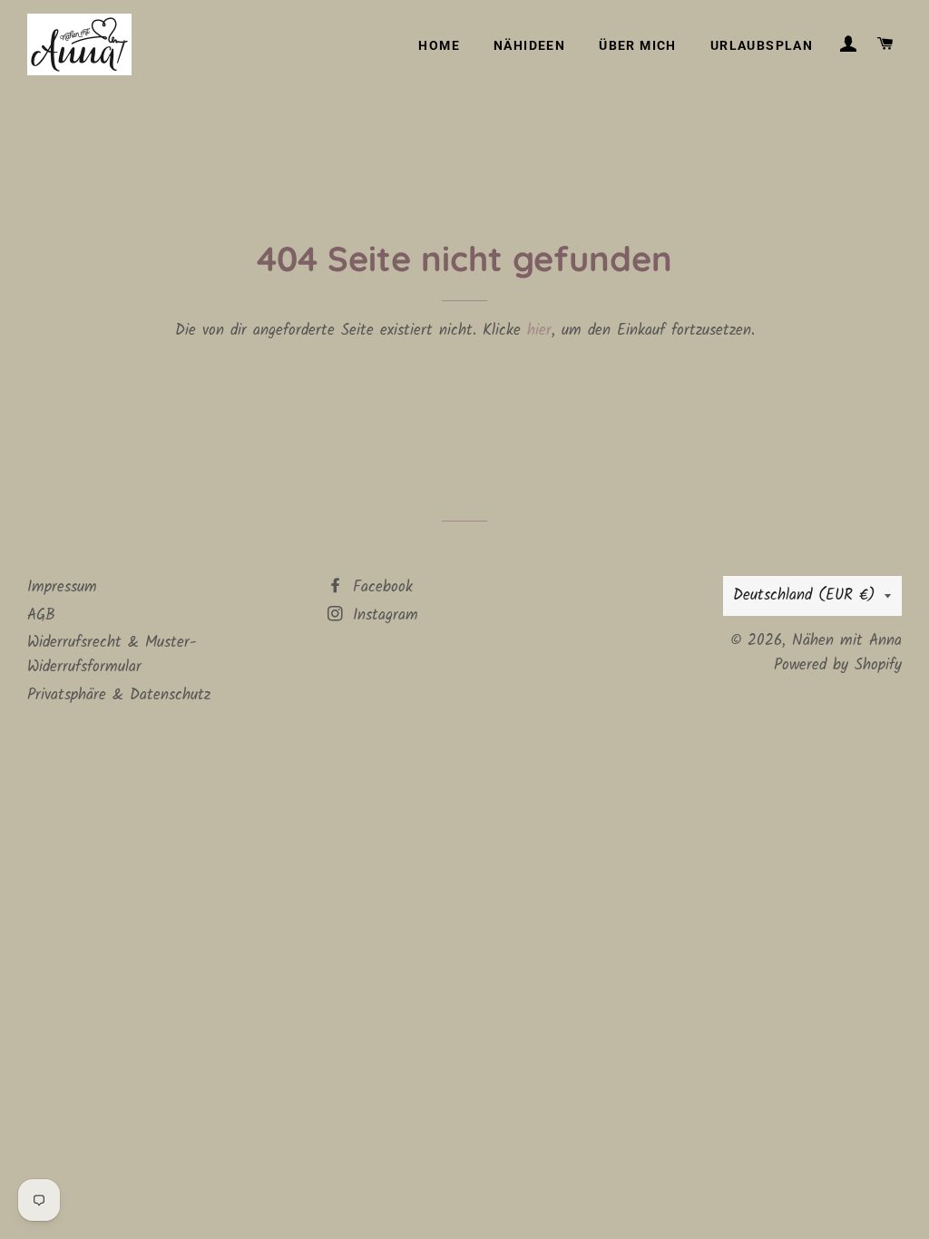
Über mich (638, 45)
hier (539, 330)
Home (439, 45)
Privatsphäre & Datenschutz (118, 695)
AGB (41, 615)
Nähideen (529, 45)
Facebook (380, 587)
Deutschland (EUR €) (804, 595)
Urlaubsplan (761, 45)
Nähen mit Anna (847, 641)
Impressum (62, 587)
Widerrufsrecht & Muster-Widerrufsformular (112, 654)
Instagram (382, 615)
